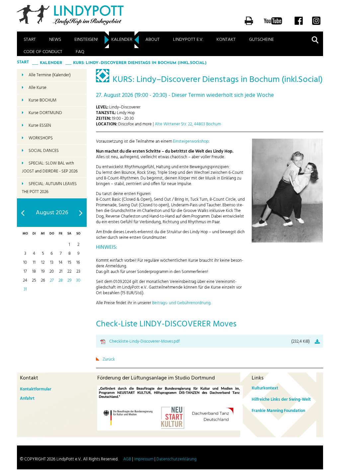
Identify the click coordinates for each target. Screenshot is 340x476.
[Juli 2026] (23, 213)
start (23, 62)
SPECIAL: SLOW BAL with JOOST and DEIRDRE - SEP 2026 (50, 167)
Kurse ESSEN (40, 125)
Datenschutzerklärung (176, 459)
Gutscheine (261, 39)
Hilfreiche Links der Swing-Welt (281, 399)
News (55, 39)
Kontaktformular (35, 389)
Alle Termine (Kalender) (50, 75)
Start (30, 39)
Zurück (109, 359)
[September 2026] (81, 213)
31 (25, 289)
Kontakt (226, 39)
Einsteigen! (86, 39)
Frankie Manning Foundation (278, 410)
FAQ (80, 52)
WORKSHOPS (41, 138)
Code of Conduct (43, 52)
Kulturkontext (265, 388)
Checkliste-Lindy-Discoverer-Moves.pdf (209, 341)
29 (69, 280)
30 (78, 280)
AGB (127, 459)
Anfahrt (27, 398)
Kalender (121, 39)
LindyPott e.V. (188, 39)
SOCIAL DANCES (44, 150)
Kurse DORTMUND (45, 112)
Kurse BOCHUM (42, 100)
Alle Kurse (37, 87)
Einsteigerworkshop (191, 141)
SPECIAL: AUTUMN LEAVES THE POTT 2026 (49, 187)
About (152, 39)
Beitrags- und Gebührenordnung (181, 303)
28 (60, 280)
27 (52, 280)
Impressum (143, 459)
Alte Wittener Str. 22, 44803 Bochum (188, 124)
